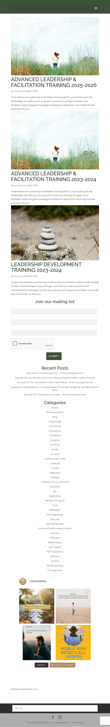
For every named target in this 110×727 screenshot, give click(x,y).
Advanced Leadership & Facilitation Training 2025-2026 (54, 82)
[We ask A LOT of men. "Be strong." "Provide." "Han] (36, 642)
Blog (55, 417)
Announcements (55, 412)
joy (55, 491)
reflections (55, 537)
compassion (54, 431)
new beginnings (55, 514)
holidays (55, 477)
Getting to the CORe (55, 458)
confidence (55, 435)
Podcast (55, 533)
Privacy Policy (78, 723)
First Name (54, 307)
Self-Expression (55, 551)
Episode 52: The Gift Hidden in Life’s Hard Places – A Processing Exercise (55, 382)
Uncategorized (55, 570)
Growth (55, 468)
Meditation (55, 510)
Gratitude (55, 463)
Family (55, 449)
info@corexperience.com (24, 689)
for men (55, 454)
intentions (55, 486)
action (55, 407)
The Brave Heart (55, 565)
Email (53, 328)
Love (55, 505)
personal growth (55, 524)
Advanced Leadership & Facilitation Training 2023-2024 (53, 176)
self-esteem (55, 547)
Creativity (55, 440)
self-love (55, 556)
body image (55, 421)
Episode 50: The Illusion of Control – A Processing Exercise (55, 394)
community (55, 426)
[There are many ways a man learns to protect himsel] (73, 606)
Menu (20, 708)
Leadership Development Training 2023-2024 (46, 267)
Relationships (55, 542)
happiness (55, 472)
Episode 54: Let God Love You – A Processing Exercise (54, 373)
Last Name (54, 318)
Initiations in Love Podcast (55, 482)
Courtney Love (20, 91)
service (55, 561)
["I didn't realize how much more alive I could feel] (73, 642)
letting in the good (55, 500)
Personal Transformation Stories (54, 528)
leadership (54, 496)
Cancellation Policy (62, 723)
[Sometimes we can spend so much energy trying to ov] (36, 606)
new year (55, 519)
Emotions (55, 445)
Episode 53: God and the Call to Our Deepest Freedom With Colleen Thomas (55, 378)
